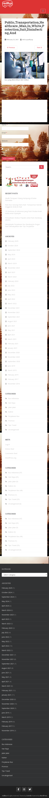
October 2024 (13, 245)
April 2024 (11, 259)
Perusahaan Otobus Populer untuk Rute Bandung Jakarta (23, 219)
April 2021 (11, 335)
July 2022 (11, 286)
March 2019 (12, 370)
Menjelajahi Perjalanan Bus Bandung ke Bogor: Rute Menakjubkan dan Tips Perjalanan (22, 225)
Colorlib (28, 796)
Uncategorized (13, 430)
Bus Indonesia (13, 398)
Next (39, 47)
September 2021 (14, 317)
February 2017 (13, 379)
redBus (4, 796)
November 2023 (14, 268)
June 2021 (11, 326)
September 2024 (14, 250)
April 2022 (11, 299)
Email (4, 133)
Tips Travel (12, 425)
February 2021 (13, 344)
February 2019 (13, 375)
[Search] (41, 167)
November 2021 (14, 312)
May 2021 (11, 330)
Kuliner (10, 412)
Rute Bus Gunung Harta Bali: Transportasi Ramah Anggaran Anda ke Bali (23, 206)
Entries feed (9, 449)
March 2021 (12, 339)
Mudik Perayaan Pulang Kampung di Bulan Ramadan (20, 199)
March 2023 (12, 277)
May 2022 (11, 294)
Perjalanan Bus (13, 416)
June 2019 (11, 366)
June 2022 (11, 290)
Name (5, 125)
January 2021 (12, 348)
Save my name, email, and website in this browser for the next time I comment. (23, 152)
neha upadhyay (27, 40)
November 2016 (14, 384)
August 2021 (12, 321)
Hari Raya (11, 403)
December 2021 (14, 308)
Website (5, 141)
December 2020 (14, 352)
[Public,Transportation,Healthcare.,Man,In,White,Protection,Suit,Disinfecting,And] (24, 65)
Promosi (11, 421)
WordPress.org (10, 458)
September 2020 (14, 361)
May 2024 (11, 254)
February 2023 (13, 281)
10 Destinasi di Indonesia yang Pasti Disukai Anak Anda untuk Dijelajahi (23, 212)
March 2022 (12, 303)
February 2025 (13, 241)
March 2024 (12, 263)
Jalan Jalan (12, 407)
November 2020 (14, 357)
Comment (6, 98)
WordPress (43, 796)
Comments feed (11, 453)
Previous (11, 47)
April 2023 (11, 272)
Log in (7, 444)
